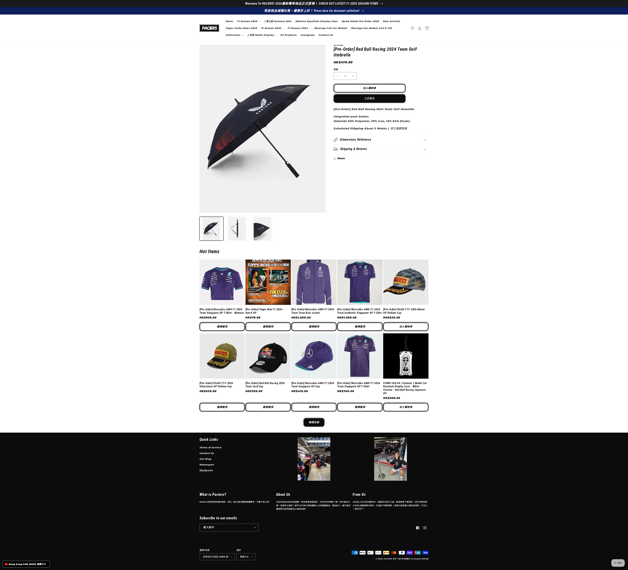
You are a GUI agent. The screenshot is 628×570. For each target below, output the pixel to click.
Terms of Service (211, 447)
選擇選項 (222, 326)
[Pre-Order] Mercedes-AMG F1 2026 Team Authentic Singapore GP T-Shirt (359, 311)
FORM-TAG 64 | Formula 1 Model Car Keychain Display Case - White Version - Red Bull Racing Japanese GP (405, 388)
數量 (336, 69)
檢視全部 (314, 422)
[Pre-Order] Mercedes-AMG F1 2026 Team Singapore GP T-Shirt (358, 384)
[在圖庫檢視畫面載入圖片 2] (237, 229)
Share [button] (341, 158)
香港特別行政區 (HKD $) (215, 556)
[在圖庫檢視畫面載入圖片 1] (211, 229)
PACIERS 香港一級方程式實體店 (397, 559)
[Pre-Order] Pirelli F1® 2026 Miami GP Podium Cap (404, 311)
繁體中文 (244, 556)
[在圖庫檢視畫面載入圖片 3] (262, 229)
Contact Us (207, 453)
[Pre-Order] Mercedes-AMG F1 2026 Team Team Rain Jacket (312, 311)
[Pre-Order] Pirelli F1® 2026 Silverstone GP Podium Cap (216, 384)
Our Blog (205, 458)
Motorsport (207, 464)
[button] (248, 21)
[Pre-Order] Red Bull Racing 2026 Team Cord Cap (265, 384)
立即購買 (369, 98)
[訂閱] (254, 527)
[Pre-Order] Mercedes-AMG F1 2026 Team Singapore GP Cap (312, 384)
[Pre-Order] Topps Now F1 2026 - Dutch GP (264, 311)
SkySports (206, 470)
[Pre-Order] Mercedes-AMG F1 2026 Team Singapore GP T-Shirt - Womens (222, 311)
